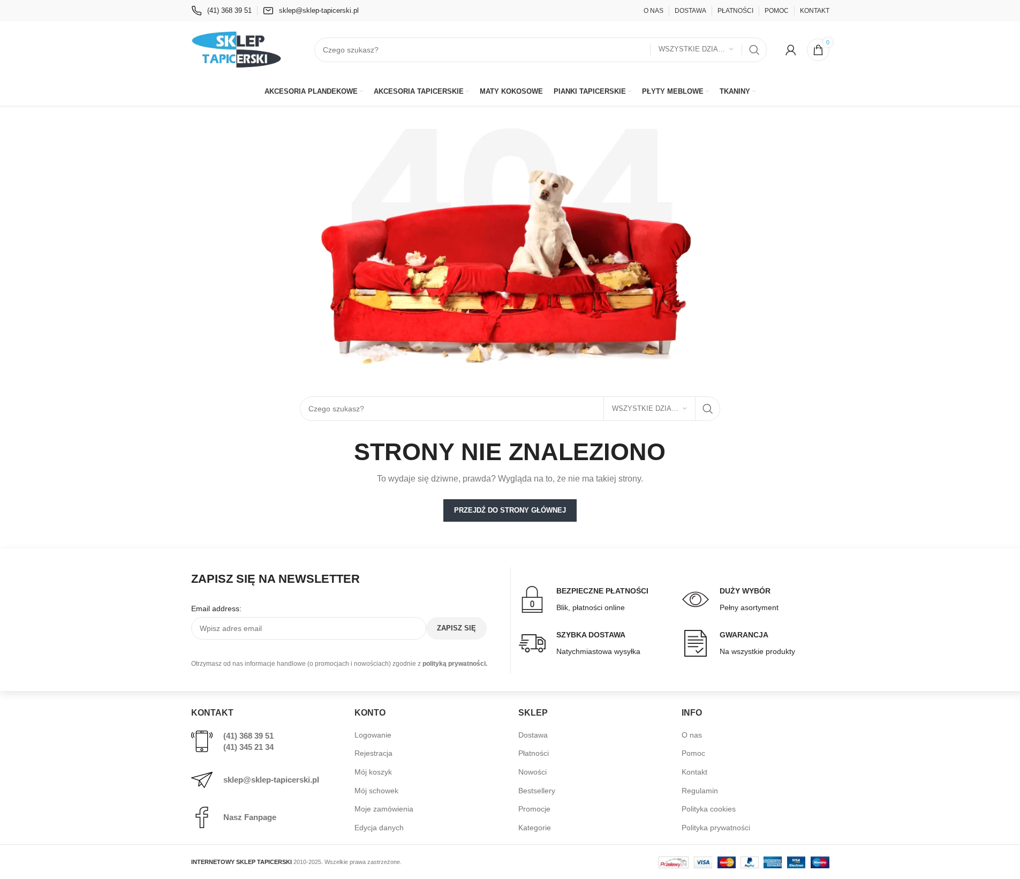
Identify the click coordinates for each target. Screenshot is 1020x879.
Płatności (533, 753)
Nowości (532, 772)
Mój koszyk (373, 772)
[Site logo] (236, 48)
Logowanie (372, 735)
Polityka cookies (709, 809)
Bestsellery (536, 790)
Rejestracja (373, 753)
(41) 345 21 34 (248, 747)
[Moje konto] (791, 50)
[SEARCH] (754, 49)
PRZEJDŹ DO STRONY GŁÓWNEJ (510, 510)
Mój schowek (376, 790)
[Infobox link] (221, 10)
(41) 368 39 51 (248, 735)
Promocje (534, 809)
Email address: (216, 608)
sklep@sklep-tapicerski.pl (271, 779)
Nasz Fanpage (249, 817)
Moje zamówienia (383, 809)
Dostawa (533, 735)
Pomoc (693, 753)
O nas (692, 735)
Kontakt (694, 772)
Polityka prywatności (716, 827)
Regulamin (700, 790)
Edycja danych (379, 827)
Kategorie (534, 827)
